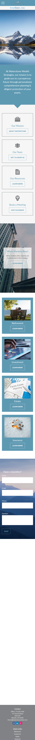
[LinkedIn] (17, 723)
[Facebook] (14, 723)
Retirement (17, 731)
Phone (4, 501)
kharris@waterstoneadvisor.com (17, 720)
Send (6, 531)
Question (5, 513)
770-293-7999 (19, 711)
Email (4, 488)
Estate (17, 736)
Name (4, 475)
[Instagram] (20, 723)
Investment (17, 734)
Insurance (17, 739)
